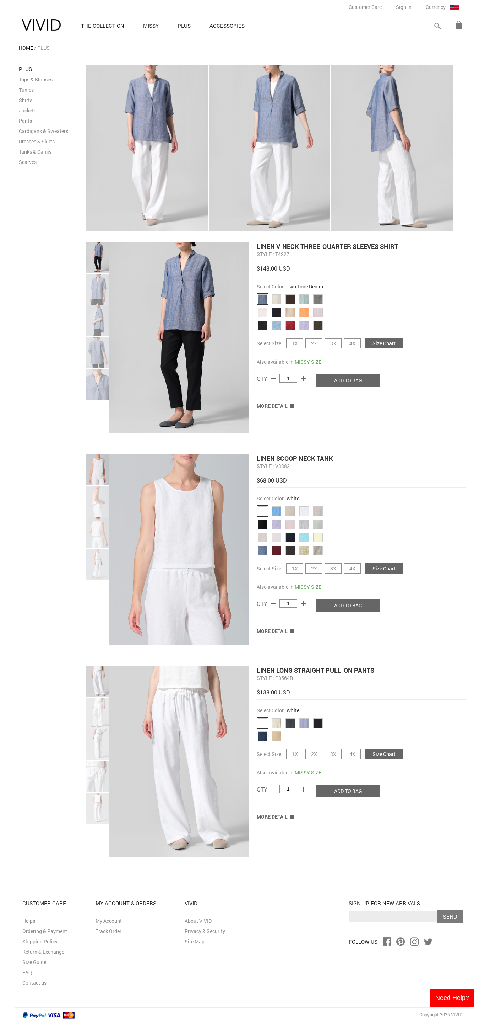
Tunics (26, 89)
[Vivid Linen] (41, 24)
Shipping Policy (40, 941)
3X (333, 343)
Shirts (25, 100)
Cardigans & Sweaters (43, 131)
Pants (25, 120)
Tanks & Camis (35, 151)
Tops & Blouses (36, 79)
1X (295, 343)
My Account (109, 920)
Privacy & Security (205, 931)
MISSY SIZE (308, 361)
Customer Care (365, 7)
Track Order (108, 931)
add (303, 378)
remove (273, 378)
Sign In (404, 7)
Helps (28, 920)
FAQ (27, 972)
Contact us (34, 982)
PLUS (43, 47)
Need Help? (452, 997)
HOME (26, 47)
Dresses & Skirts (37, 141)
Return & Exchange (43, 951)
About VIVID (198, 920)
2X (314, 343)
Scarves (28, 162)
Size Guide (34, 962)
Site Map (195, 941)
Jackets (27, 110)
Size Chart (384, 343)
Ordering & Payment (44, 931)
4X (352, 343)
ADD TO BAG (348, 380)
